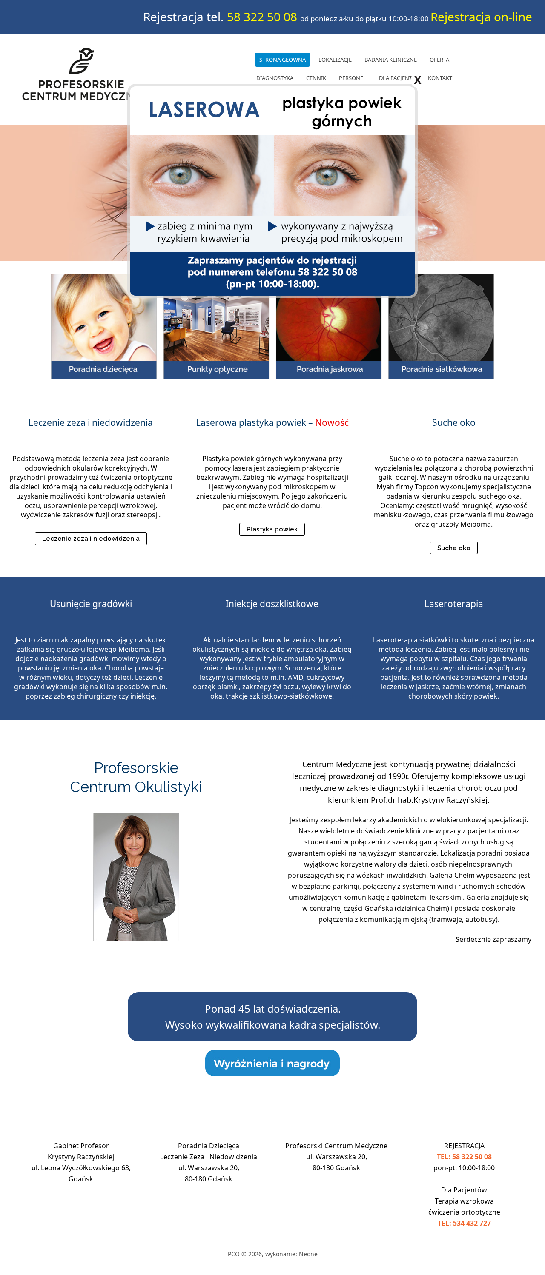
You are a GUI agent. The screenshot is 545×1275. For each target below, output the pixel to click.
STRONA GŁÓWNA (282, 59)
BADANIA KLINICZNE (390, 59)
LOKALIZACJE (335, 59)
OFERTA (439, 59)
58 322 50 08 (262, 17)
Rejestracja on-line (481, 17)
